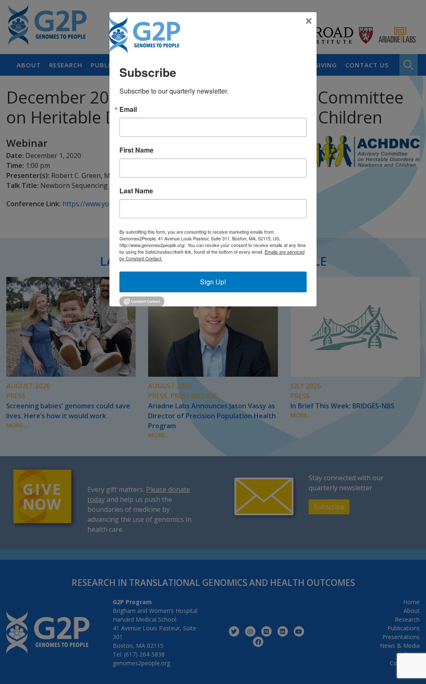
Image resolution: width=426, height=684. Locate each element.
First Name (136, 150)
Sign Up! (213, 281)
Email (128, 109)
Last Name (136, 191)
